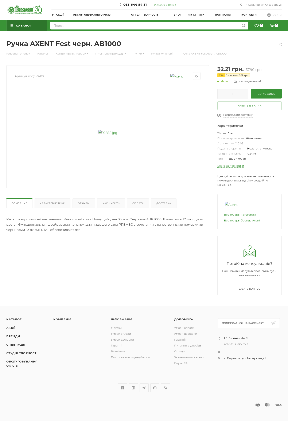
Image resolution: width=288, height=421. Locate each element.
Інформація (122, 319)
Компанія (62, 319)
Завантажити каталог (189, 357)
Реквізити (118, 351)
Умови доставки (122, 339)
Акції (10, 327)
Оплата (138, 203)
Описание (19, 203)
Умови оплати (121, 333)
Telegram (144, 387)
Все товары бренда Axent (242, 220)
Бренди (13, 336)
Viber (165, 387)
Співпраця (16, 344)
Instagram (133, 387)
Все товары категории (240, 214)
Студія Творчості (22, 353)
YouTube (154, 387)
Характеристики (52, 203)
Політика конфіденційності (130, 357)
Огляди (179, 351)
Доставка (163, 203)
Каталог (14, 319)
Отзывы (84, 203)
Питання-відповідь (187, 345)
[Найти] (243, 25)
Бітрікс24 (180, 363)
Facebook (122, 387)
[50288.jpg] (107, 132)
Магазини (118, 327)
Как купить (111, 203)
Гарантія (117, 345)
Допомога (183, 319)
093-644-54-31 (135, 5)
